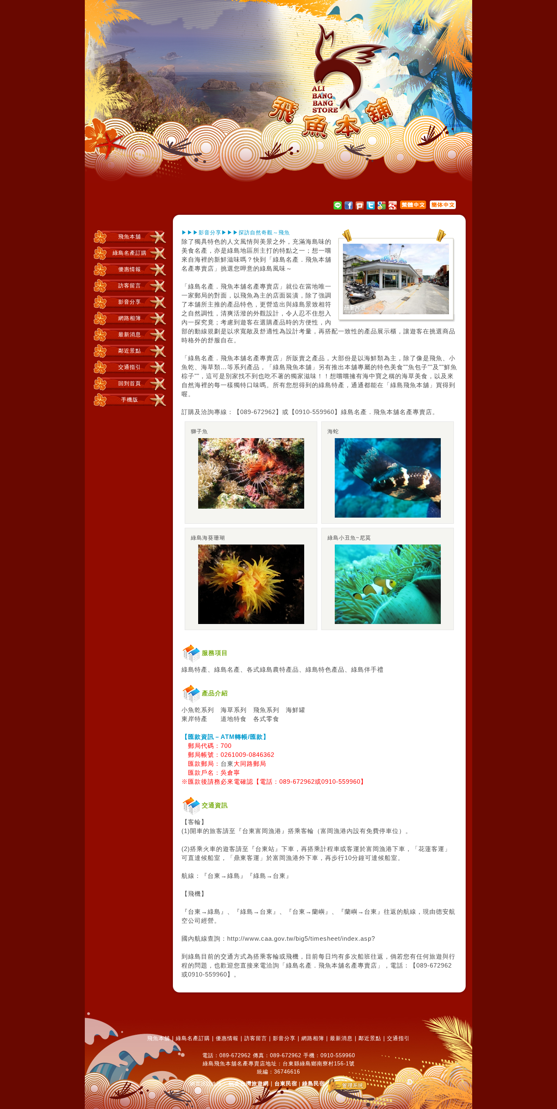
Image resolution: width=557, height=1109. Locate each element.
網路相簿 (129, 318)
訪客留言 (129, 285)
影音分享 (129, 302)
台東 (227, 764)
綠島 (233, 250)
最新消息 (129, 334)
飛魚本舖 (129, 237)
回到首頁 (129, 383)
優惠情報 (129, 269)
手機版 (129, 400)
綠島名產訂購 (130, 253)
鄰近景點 (129, 351)
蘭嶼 (318, 911)
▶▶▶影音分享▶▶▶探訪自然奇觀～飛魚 (235, 232)
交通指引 (129, 367)
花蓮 (424, 849)
